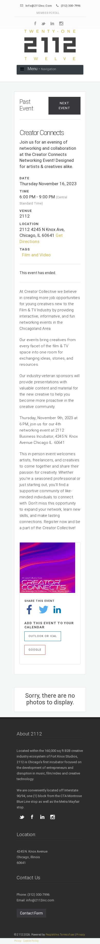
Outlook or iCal (42, 636)
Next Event (64, 105)
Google (34, 649)
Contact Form (31, 913)
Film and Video (36, 254)
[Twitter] (43, 609)
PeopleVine (52, 934)
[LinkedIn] (57, 609)
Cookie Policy (31, 940)
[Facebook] (29, 609)
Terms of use (67, 934)
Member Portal (48, 13)
